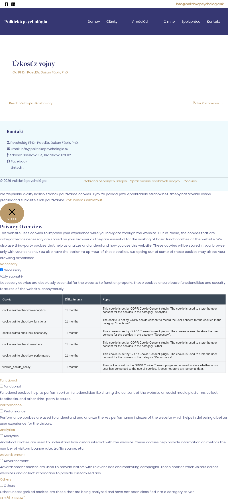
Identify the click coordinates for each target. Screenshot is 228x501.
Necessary (12, 270)
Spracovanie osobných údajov (155, 181)
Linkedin (17, 167)
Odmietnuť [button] (93, 200)
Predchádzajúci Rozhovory (29, 103)
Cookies (190, 181)
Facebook (19, 161)
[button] (119, 21)
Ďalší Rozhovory (208, 103)
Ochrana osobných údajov (105, 181)
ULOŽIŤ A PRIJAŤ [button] (12, 498)
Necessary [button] (8, 264)
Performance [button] (11, 405)
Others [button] (5, 479)
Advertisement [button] (12, 454)
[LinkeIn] (13, 4)
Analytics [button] (7, 429)
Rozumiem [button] (74, 200)
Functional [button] (8, 380)
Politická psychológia (25, 21)
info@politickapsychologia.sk (200, 4)
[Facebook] (6, 4)
